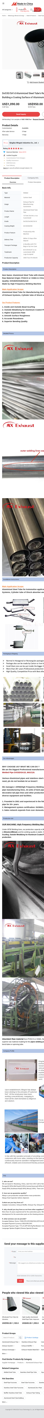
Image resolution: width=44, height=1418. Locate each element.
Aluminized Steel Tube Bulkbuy (14, 1398)
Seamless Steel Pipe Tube (28, 1372)
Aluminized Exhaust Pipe (10, 1342)
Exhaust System (7, 1346)
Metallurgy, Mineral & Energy (16, 15)
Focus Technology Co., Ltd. (27, 1409)
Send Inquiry (21, 114)
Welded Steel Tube (10, 1372)
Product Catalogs (32, 1337)
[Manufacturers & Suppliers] (22, 4)
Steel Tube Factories (27, 1382)
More (4, 1402)
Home (4, 15)
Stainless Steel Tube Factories (13, 1388)
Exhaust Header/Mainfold (30, 1350)
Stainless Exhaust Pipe (29, 1342)
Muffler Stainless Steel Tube (13, 1393)
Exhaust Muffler (27, 1346)
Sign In (5, 168)
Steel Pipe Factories (10, 1382)
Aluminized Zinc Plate (35, 1388)
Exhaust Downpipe (8, 1350)
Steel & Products (31, 15)
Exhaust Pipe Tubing (33, 1393)
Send (20, 1281)
